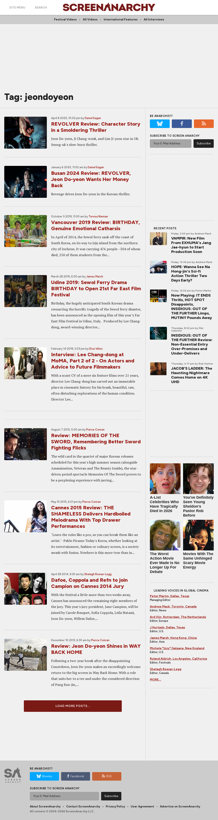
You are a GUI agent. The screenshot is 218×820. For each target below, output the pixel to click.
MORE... (155, 679)
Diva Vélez (96, 348)
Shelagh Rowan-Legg (98, 574)
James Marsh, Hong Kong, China (173, 638)
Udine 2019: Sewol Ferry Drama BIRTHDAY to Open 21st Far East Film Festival (96, 288)
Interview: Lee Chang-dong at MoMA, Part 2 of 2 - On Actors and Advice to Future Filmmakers (92, 360)
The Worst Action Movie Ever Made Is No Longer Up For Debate (164, 563)
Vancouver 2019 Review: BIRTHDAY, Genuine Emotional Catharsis (95, 225)
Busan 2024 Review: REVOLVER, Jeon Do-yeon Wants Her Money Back (91, 179)
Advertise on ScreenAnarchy (180, 806)
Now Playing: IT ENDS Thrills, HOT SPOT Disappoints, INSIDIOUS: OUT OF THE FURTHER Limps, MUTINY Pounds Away (191, 306)
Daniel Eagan (93, 118)
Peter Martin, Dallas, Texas (169, 596)
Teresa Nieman (98, 216)
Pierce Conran (95, 429)
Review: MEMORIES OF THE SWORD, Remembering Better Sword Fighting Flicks (96, 441)
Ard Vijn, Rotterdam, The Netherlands (178, 617)
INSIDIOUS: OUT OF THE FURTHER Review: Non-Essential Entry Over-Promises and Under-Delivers (191, 344)
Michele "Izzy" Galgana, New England (177, 648)
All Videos (90, 19)
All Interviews (154, 19)
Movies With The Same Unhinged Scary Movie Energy (198, 560)
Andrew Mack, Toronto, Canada (173, 606)
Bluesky (47, 776)
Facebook (77, 776)
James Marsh (94, 276)
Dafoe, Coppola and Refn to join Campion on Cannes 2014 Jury (89, 583)
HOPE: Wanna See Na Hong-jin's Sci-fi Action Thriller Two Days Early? (190, 273)
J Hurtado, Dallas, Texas (167, 627)
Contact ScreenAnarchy (83, 806)
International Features (121, 19)
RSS (109, 776)
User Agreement (142, 806)
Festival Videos (65, 19)
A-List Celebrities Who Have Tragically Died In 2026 (164, 504)
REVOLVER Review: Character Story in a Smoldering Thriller (95, 127)
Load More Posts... (73, 706)
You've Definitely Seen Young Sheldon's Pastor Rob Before (198, 506)
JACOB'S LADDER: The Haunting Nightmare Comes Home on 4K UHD (191, 375)
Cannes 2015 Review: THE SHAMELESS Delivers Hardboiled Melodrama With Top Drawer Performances (91, 516)
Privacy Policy (115, 806)
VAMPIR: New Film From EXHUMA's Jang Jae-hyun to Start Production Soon (191, 245)
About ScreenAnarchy (45, 806)
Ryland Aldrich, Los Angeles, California (178, 659)
